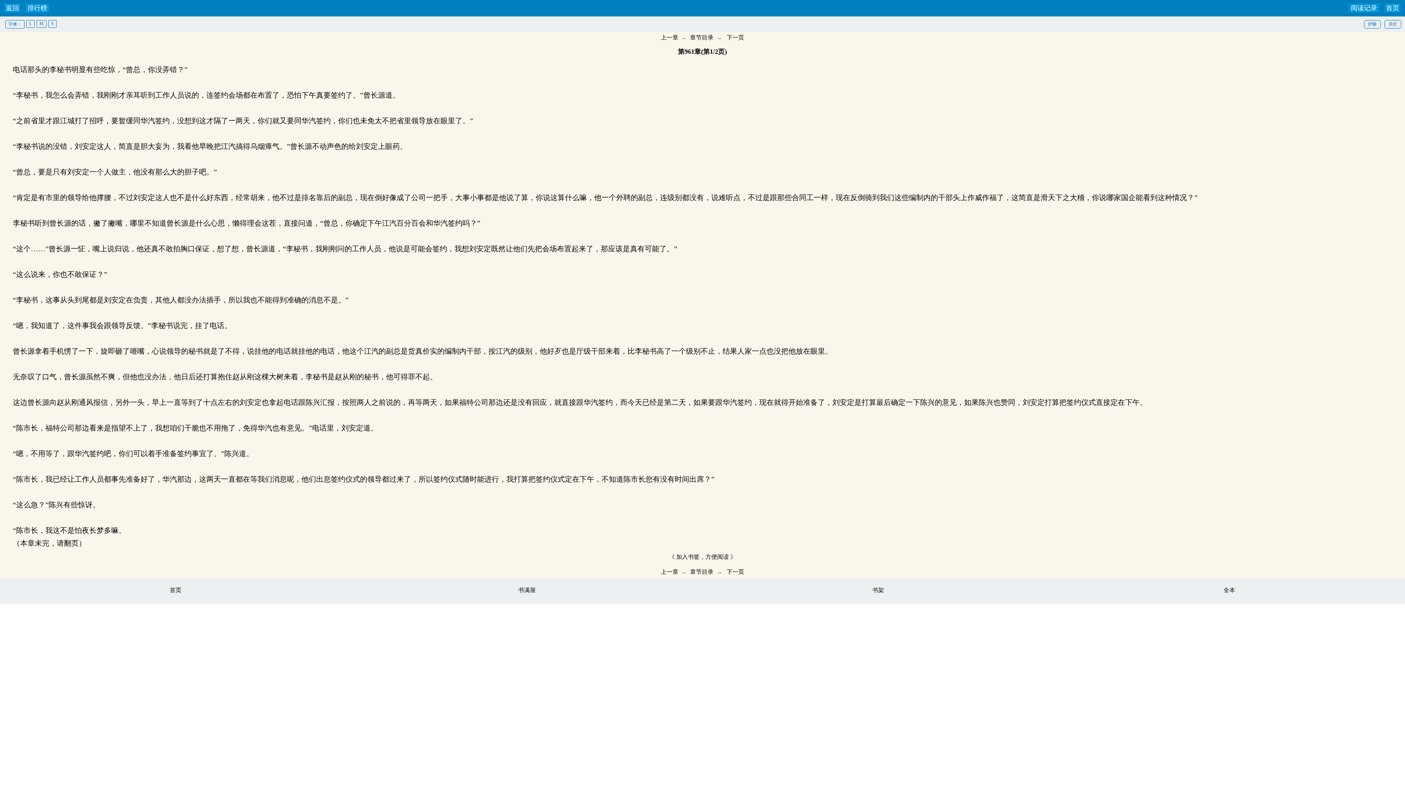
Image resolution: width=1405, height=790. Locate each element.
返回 (12, 8)
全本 (1229, 590)
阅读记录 (1364, 8)
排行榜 (37, 8)
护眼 (1372, 24)
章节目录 (701, 37)
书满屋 (527, 590)
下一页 (735, 37)
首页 (1392, 8)
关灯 (1393, 24)
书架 (878, 590)
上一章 (669, 37)
